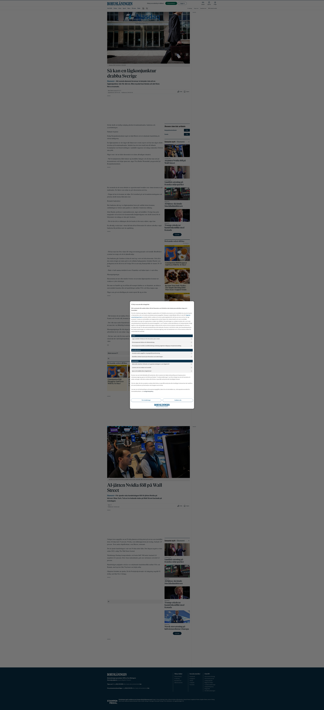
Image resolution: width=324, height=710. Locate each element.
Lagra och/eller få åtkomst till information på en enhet (146, 338)
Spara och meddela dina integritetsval (141, 371)
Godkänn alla (177, 400)
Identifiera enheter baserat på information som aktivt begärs (147, 356)
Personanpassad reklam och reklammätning (143, 342)
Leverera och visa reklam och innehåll (141, 367)
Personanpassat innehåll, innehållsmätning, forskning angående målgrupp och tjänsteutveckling (156, 345)
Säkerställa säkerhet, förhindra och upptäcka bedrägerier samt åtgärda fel (150, 364)
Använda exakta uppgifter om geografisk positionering (146, 353)
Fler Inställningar (146, 400)
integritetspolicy (148, 391)
